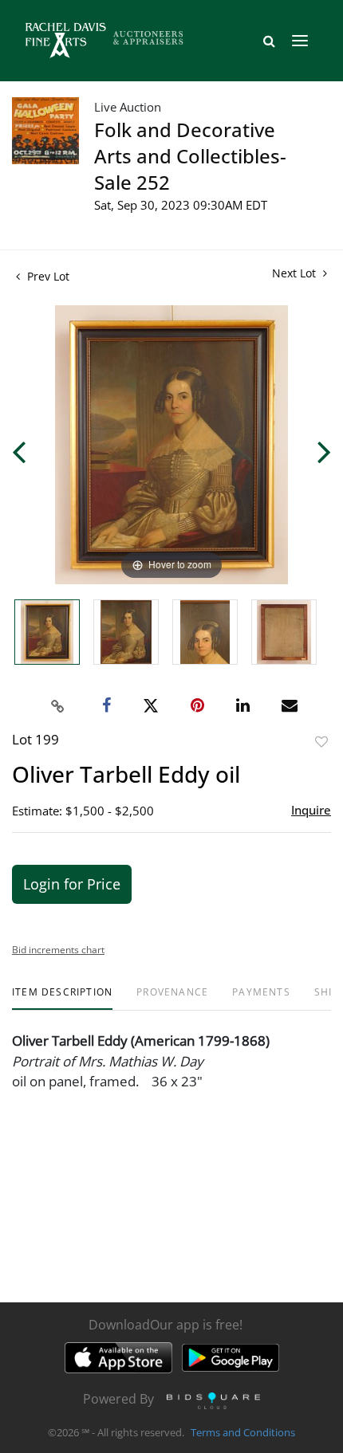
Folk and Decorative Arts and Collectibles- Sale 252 (190, 155)
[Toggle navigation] (300, 40)
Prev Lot (46, 276)
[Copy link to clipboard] (58, 706)
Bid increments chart (58, 949)
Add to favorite (321, 741)
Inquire (311, 810)
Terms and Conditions (243, 1432)
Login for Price (71, 883)
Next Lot (295, 273)
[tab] (62, 998)
